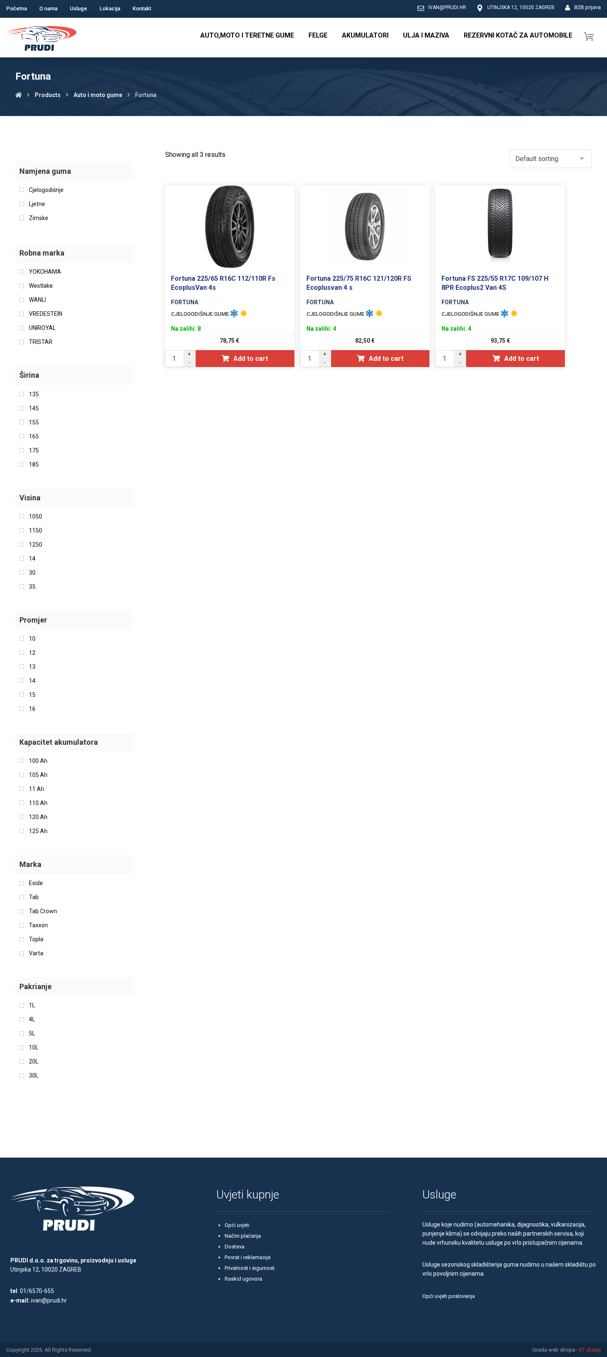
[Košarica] (589, 36)
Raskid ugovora (243, 1279)
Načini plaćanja (243, 1236)
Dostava (234, 1246)
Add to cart (250, 358)
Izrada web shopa (553, 1350)
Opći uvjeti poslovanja (448, 1296)
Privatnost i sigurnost (250, 1268)
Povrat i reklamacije (247, 1257)
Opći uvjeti (237, 1225)
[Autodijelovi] (41, 39)
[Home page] (18, 95)
